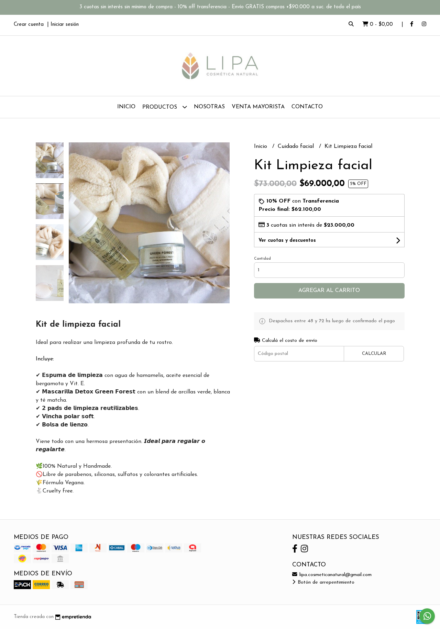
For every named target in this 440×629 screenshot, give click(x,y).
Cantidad (262, 259)
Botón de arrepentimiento (325, 582)
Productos (160, 107)
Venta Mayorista (258, 107)
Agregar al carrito (329, 290)
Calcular (374, 353)
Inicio (126, 107)
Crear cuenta (29, 24)
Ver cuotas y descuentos (287, 240)
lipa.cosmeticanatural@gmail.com (335, 574)
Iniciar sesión (65, 24)
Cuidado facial (297, 146)
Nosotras (209, 107)
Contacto (307, 107)
